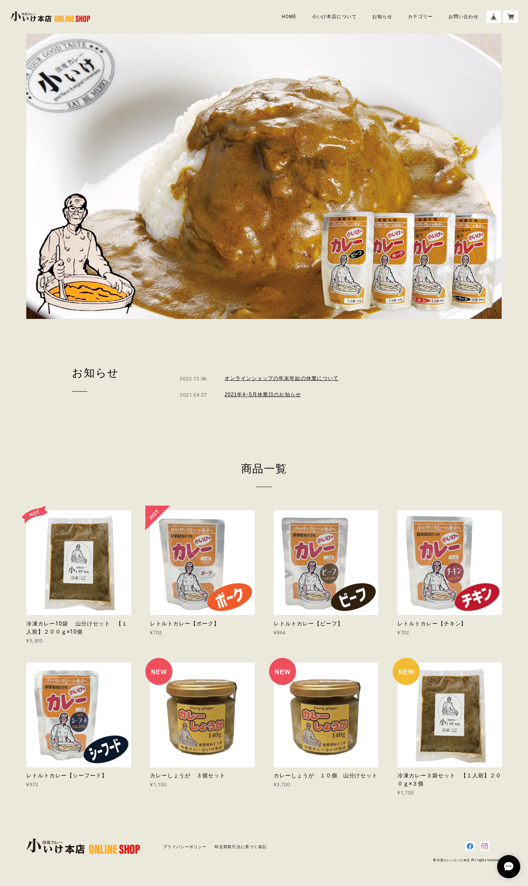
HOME (289, 16)
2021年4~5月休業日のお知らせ (263, 394)
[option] (264, 176)
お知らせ (382, 16)
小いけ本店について (334, 16)
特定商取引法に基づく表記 (241, 847)
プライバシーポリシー (185, 847)
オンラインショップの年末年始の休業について (282, 378)
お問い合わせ (463, 16)
